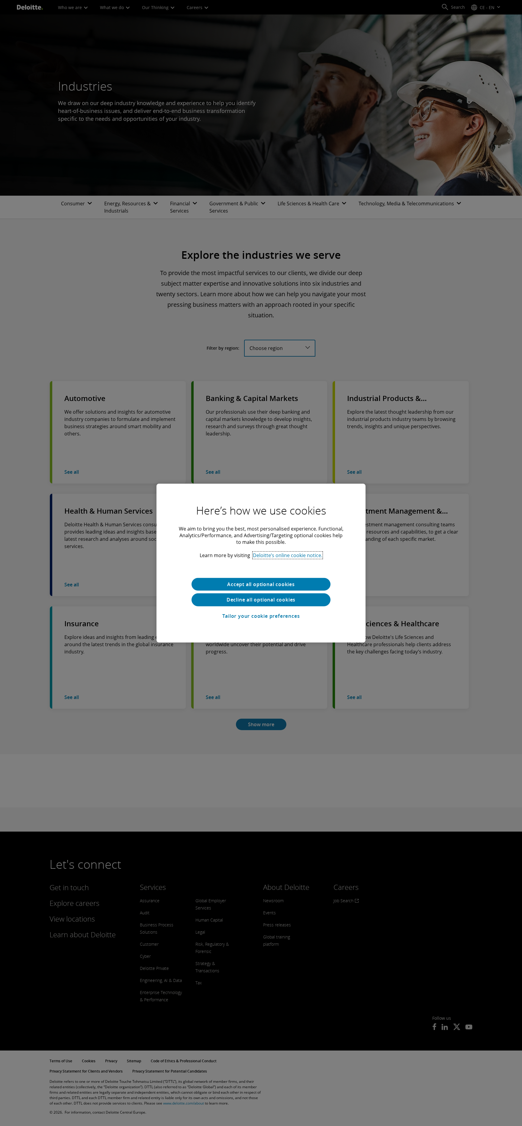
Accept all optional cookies (261, 584)
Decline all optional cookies (261, 599)
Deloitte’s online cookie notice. (287, 555)
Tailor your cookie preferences (261, 616)
